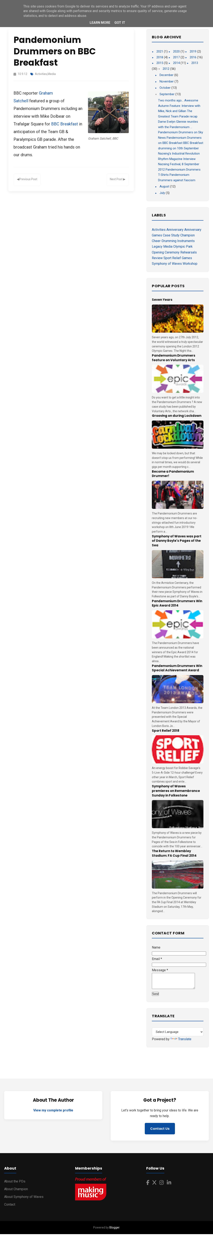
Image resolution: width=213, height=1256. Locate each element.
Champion (187, 235)
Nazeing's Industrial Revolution (179, 153)
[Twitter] (154, 1182)
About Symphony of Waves (23, 1197)
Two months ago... (170, 100)
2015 (160, 63)
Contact (9, 1204)
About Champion (16, 1189)
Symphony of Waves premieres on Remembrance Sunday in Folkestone (176, 791)
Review (157, 258)
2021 (160, 51)
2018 (160, 57)
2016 (193, 57)
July (163, 193)
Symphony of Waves (167, 264)
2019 (193, 51)
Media (52, 74)
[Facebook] (147, 1182)
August (165, 186)
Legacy (157, 246)
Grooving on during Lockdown (176, 415)
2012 (166, 69)
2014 (177, 63)
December (167, 75)
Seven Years (162, 299)
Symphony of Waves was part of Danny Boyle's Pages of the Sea (176, 541)
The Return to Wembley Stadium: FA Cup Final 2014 (174, 853)
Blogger (114, 1227)
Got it (119, 23)
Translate (184, 1039)
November (167, 81)
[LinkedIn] (169, 1182)
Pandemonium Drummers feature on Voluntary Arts (173, 357)
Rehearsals (188, 252)
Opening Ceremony (166, 252)
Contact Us (160, 1128)
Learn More (100, 23)
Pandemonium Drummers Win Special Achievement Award (177, 668)
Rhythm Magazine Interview (177, 159)
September (167, 94)
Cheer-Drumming (164, 241)
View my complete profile (53, 1110)
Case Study (171, 235)
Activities (41, 74)
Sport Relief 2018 (165, 730)
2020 (177, 51)
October (165, 88)
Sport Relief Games (177, 258)
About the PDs (14, 1181)
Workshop (190, 264)
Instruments (186, 241)
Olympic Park (183, 246)
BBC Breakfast (64, 123)
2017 (177, 57)
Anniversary (174, 230)
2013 (194, 63)
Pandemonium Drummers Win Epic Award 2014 (177, 603)
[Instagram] (161, 1182)
